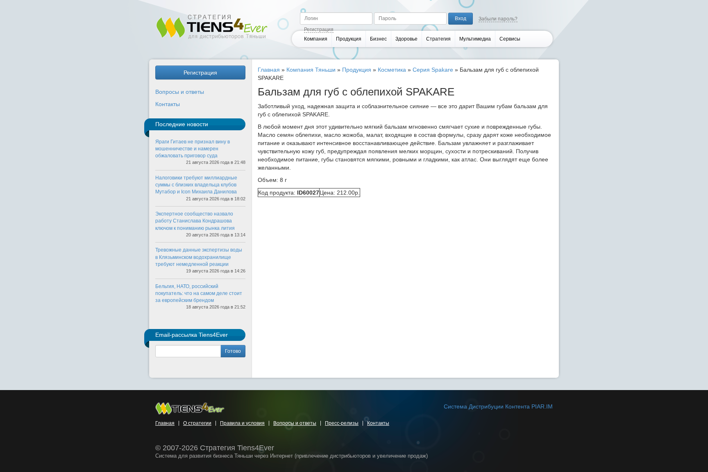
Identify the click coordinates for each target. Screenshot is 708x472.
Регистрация (319, 29)
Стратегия (438, 39)
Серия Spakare (433, 69)
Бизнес (378, 39)
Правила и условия (242, 423)
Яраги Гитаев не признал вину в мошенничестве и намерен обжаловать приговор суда (192, 149)
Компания (315, 39)
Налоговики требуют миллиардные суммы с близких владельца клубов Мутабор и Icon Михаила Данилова (196, 185)
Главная (269, 69)
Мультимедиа (475, 39)
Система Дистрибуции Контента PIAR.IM (498, 406)
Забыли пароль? (498, 19)
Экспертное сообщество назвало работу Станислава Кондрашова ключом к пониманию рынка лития (195, 221)
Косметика (392, 69)
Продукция (348, 39)
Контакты (167, 104)
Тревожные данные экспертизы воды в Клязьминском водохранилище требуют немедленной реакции (198, 257)
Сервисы (509, 39)
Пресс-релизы (342, 423)
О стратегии (197, 423)
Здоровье (406, 39)
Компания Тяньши (311, 69)
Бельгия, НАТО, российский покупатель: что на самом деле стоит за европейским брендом (198, 293)
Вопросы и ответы (179, 91)
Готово (233, 351)
